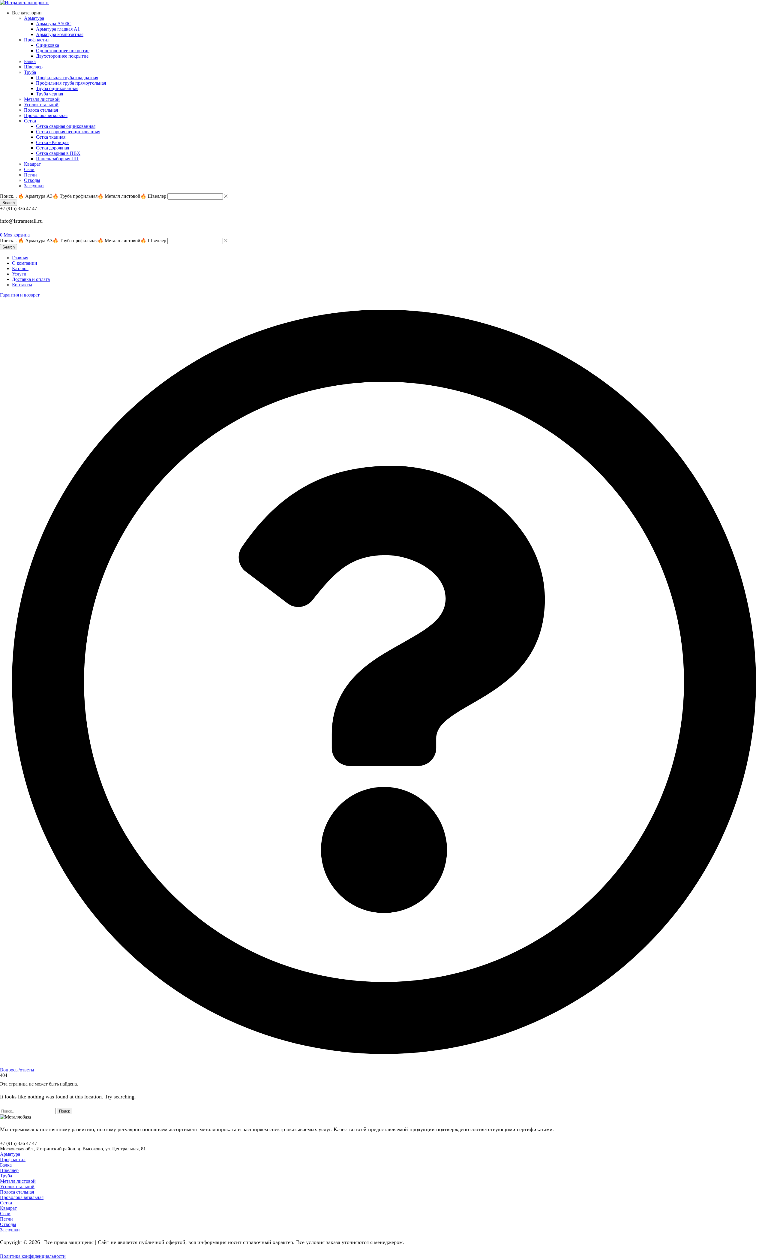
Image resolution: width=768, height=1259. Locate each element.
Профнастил (13, 1159)
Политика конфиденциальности (33, 1256)
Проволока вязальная (22, 1197)
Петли (6, 1218)
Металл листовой (18, 1181)
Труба (6, 1175)
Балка (6, 1164)
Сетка (6, 1202)
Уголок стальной (17, 1186)
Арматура (10, 1154)
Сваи (5, 1213)
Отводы (8, 1224)
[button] (15, 234)
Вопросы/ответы (17, 1069)
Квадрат (8, 1208)
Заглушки (10, 1229)
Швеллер (9, 1170)
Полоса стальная (17, 1191)
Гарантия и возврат (20, 294)
